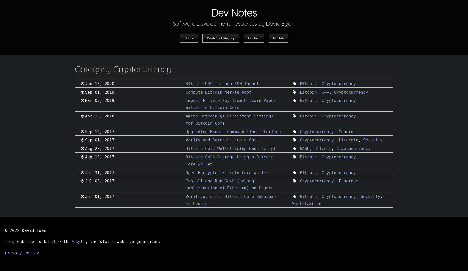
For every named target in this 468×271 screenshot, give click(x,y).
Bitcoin (308, 83)
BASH (305, 148)
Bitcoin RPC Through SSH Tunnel (222, 83)
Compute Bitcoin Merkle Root (219, 92)
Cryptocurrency (339, 83)
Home (189, 38)
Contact (254, 38)
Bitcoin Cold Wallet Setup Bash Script (231, 148)
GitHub (278, 38)
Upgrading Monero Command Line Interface (233, 131)
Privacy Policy (22, 253)
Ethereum (348, 181)
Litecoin (348, 140)
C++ (325, 92)
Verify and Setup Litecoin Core (222, 140)
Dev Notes (234, 12)
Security (373, 140)
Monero (346, 131)
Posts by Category (220, 38)
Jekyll (78, 241)
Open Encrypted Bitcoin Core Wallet (227, 172)
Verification (306, 203)
